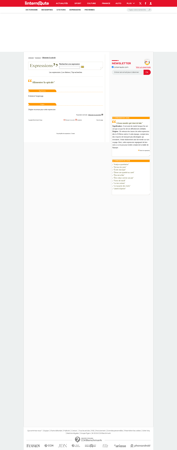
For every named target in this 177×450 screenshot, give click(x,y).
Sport (78, 3)
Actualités (62, 3)
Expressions (75, 10)
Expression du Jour (121, 118)
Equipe (46, 431)
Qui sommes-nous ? (34, 431)
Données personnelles (115, 431)
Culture (91, 3)
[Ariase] (120, 445)
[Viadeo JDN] (105, 445)
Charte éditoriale (56, 431)
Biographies (47, 10)
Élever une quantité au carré (124, 172)
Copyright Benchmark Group (35, 120)
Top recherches (76, 72)
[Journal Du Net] (63, 445)
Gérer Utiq (146, 431)
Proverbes (89, 10)
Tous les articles (84, 431)
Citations (60, 10)
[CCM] (49, 445)
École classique (119, 170)
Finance (106, 3)
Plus (129, 3)
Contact (73, 133)
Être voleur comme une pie (123, 178)
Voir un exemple (143, 67)
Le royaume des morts (122, 186)
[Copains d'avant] (90, 445)
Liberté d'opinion (119, 189)
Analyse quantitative (121, 164)
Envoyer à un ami (70, 120)
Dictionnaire (32, 10)
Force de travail (119, 181)
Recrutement (100, 431)
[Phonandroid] (140, 445)
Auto (118, 3)
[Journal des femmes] (33, 445)
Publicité (66, 431)
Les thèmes (66, 72)
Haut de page (99, 120)
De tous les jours (120, 167)
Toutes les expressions (144, 150)
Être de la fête (119, 175)
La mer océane (119, 183)
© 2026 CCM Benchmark (101, 433)
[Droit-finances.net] (76, 445)
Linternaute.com (121, 67)
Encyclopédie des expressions (63, 133)
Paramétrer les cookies (132, 431)
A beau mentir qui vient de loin (129, 123)
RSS (92, 431)
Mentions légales (73, 433)
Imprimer (79, 120)
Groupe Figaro (85, 433)
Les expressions (55, 72)
